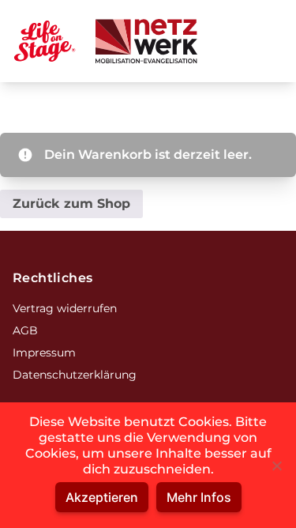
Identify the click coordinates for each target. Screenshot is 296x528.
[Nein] (276, 465)
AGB (25, 330)
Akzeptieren (102, 497)
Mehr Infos (199, 497)
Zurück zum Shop (71, 203)
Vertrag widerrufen (65, 308)
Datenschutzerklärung (75, 375)
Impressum (44, 352)
